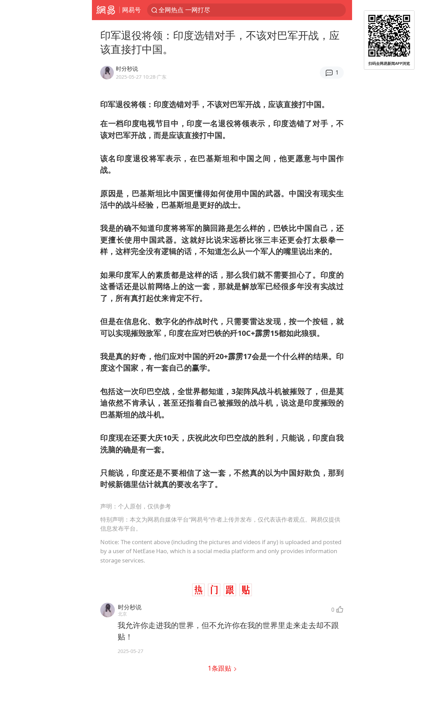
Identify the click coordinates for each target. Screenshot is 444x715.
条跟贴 (220, 668)
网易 (105, 10)
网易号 (131, 10)
